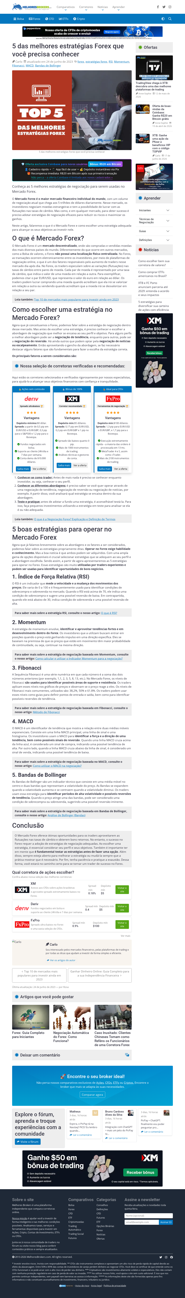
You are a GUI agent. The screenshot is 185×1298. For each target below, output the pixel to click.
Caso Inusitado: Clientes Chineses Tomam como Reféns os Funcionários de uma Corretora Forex (113, 1039)
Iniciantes (145, 210)
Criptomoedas (76, 1221)
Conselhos (102, 1205)
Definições (145, 240)
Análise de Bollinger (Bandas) (66, 815)
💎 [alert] (71, 170)
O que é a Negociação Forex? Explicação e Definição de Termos (74, 519)
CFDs (108, 1082)
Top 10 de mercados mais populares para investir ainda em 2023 (76, 299)
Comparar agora (92, 1094)
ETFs (65, 19)
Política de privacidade (115, 1285)
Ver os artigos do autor (62, 960)
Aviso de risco (82, 1285)
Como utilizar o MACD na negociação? (57, 766)
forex (80, 61)
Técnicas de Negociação (146, 221)
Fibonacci (18, 65)
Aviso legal (96, 1285)
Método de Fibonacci (46, 712)
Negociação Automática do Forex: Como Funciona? (71, 1037)
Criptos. (129, 1082)
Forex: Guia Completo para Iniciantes (28, 1035)
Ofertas (101, 1238)
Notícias (101, 1234)
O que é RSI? (109, 613)
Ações (100, 1082)
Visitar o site (122, 889)
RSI (111, 61)
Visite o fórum (29, 1141)
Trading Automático (74, 1227)
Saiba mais (23, 468)
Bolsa (20, 19)
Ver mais (125, 935)
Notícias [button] (103, 7)
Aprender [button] (118, 7)
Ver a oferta (39, 468)
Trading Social (76, 1233)
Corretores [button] (86, 7)
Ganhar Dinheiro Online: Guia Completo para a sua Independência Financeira (99, 973)
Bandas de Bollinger (48, 65)
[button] (163, 18)
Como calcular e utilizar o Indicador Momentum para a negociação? (79, 658)
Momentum (121, 61)
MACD (30, 65)
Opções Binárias (105, 1226)
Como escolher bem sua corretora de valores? (154, 263)
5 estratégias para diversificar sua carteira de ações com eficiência (153, 306)
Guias (142, 231)
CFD (51, 19)
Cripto (80, 19)
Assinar (164, 1222)
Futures (72, 1238)
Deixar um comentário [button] (40, 1055)
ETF (70, 1217)
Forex (36, 19)
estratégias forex (96, 61)
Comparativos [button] (66, 7)
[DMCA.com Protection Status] (66, 1285)
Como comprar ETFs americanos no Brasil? (152, 274)
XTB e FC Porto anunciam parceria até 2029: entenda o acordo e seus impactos (153, 289)
